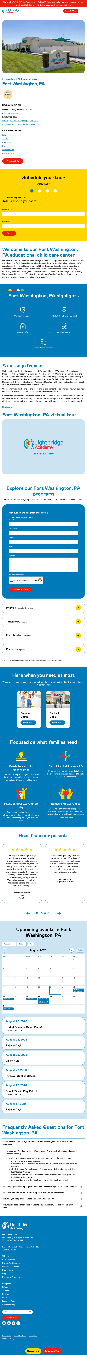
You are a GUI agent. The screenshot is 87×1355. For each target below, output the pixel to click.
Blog (4, 1273)
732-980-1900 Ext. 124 (12, 1240)
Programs (6, 1283)
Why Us (5, 1256)
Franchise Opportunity (12, 1277)
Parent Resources (10, 1266)
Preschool (6, 142)
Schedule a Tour (52, 1351)
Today (80, 950)
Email (11, 547)
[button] (37, 913)
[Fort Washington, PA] (10, 11)
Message (12, 555)
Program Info (13, 161)
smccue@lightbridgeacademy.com (17, 1237)
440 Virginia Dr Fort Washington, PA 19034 (20, 120)
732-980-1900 (9, 1249)
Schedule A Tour (70, 11)
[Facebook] (13, 1323)
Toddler (5, 139)
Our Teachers (8, 1259)
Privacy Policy (6, 1336)
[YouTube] (4, 1323)
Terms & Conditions (20, 1336)
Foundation (7, 1270)
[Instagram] (9, 1323)
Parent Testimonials (11, 1263)
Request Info (33, 1351)
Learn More (28, 722)
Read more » (7, 407)
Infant (4, 135)
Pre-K (4, 146)
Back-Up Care (8, 153)
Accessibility (33, 1336)
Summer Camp (8, 149)
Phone (11, 538)
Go (30, 944)
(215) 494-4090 (11, 113)
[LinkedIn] (18, 1323)
